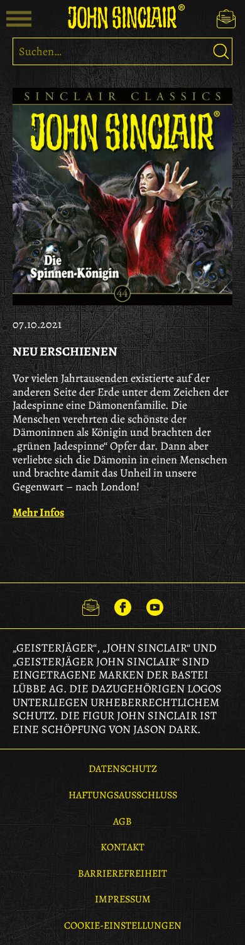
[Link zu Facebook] (122, 605)
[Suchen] (221, 51)
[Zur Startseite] (122, 17)
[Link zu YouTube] (154, 605)
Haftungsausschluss (122, 795)
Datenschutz (123, 769)
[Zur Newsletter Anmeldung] (226, 19)
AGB (122, 821)
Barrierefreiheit (122, 873)
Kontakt (122, 847)
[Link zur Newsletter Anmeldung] (90, 605)
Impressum (123, 899)
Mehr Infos (38, 512)
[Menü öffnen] (19, 19)
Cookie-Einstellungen (123, 925)
